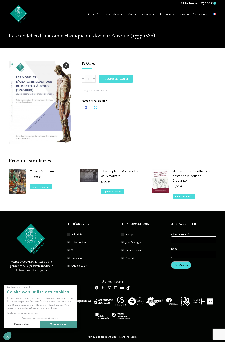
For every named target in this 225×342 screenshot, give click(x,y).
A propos (130, 234)
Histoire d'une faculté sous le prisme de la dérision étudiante (193, 176)
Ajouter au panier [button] (41, 187)
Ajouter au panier (115, 79)
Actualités (76, 234)
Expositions (77, 258)
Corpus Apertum (42, 171)
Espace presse (133, 250)
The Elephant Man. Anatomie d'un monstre (121, 174)
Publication (99, 90)
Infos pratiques (79, 242)
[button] (66, 65)
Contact (129, 258)
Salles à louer (78, 266)
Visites (75, 250)
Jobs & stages (133, 242)
